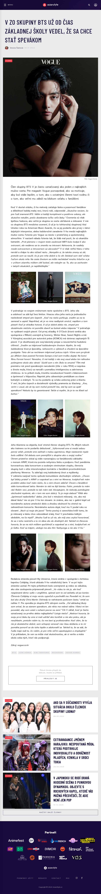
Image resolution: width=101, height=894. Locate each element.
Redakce (42, 878)
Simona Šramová (16, 48)
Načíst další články (51, 812)
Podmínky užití (25, 878)
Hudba (9, 61)
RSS (67, 878)
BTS (14, 653)
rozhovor (57, 653)
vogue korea (73, 653)
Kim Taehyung (41, 653)
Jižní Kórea (25, 653)
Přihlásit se (50, 679)
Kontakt (56, 878)
